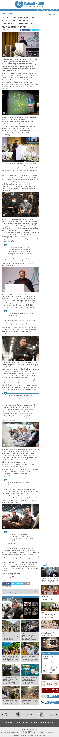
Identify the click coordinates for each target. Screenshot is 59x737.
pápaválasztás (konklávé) (50, 668)
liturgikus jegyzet (48, 656)
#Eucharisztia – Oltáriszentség (26, 591)
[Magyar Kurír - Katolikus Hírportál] (29, 7)
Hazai (4, 30)
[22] (20, 57)
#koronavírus (26, 593)
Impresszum (17, 735)
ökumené (51, 672)
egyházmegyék (48, 666)
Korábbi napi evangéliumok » (51, 649)
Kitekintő (32, 722)
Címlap (6, 722)
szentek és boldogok (49, 662)
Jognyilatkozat (30, 735)
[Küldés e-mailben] (25, 584)
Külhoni (25, 722)
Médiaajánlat (23, 735)
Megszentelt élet (41, 722)
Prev (2, 715)
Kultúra (29, 724)
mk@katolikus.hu (43, 732)
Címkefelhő (46, 653)
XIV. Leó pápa (49, 670)
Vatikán (45, 664)
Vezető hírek (46, 565)
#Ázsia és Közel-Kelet (9, 591)
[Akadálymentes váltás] (37, 10)
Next (57, 715)
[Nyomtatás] (6, 587)
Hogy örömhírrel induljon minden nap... (50, 642)
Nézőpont (51, 722)
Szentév (45, 670)
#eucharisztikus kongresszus (12, 593)
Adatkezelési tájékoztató (39, 735)
